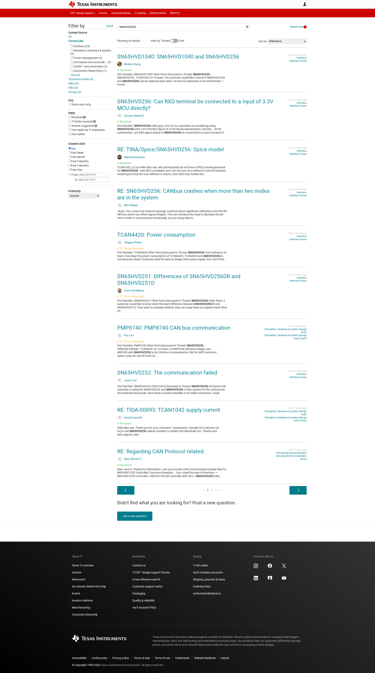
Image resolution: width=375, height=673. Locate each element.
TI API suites (200, 565)
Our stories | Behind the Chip (89, 586)
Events (76, 593)
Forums (103, 13)
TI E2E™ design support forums (151, 572)
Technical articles (121, 13)
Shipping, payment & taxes (209, 579)
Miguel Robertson (134, 157)
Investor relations (82, 600)
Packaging (138, 593)
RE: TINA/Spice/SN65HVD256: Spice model (170, 149)
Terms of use (162, 658)
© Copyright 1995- (86, 665)
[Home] (95, 4)
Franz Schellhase (134, 290)
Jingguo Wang (132, 242)
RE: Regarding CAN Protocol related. (161, 451)
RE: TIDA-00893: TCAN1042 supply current (168, 410)
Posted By (74, 191)
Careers (76, 572)
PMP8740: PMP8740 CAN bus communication (173, 328)
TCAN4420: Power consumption (156, 235)
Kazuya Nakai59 (134, 115)
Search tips (296, 26)
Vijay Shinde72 (133, 458)
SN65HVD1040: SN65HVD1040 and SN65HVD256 (178, 56)
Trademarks (182, 658)
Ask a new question (134, 516)
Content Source (77, 32)
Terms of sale (142, 658)
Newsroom (78, 579)
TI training (140, 13)
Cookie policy (99, 658)
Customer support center (147, 586)
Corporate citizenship (85, 614)
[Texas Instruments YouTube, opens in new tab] (284, 579)
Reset (109, 25)
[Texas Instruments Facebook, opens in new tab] (270, 567)
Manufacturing (81, 607)
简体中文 (175, 13)
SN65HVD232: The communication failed (167, 372)
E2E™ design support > (82, 13)
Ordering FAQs (202, 586)
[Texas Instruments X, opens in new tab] (284, 567)
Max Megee (131, 205)
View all (75, 75)
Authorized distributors (207, 593)
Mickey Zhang (132, 64)
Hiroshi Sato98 (133, 417)
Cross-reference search (146, 579)
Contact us (139, 565)
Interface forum (298, 60)
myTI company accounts (208, 572)
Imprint (225, 658)
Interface (301, 57)
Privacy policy (120, 658)
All (69, 36)
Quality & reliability (143, 600)
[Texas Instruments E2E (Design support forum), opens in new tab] (270, 579)
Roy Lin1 (129, 335)
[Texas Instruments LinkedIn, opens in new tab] (256, 579)
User (305, 4)
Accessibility (79, 658)
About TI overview (83, 565)
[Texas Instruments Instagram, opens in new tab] (256, 567)
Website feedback (205, 658)
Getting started (158, 13)
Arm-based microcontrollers (291, 452)
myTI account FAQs (144, 607)
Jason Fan (130, 380)
